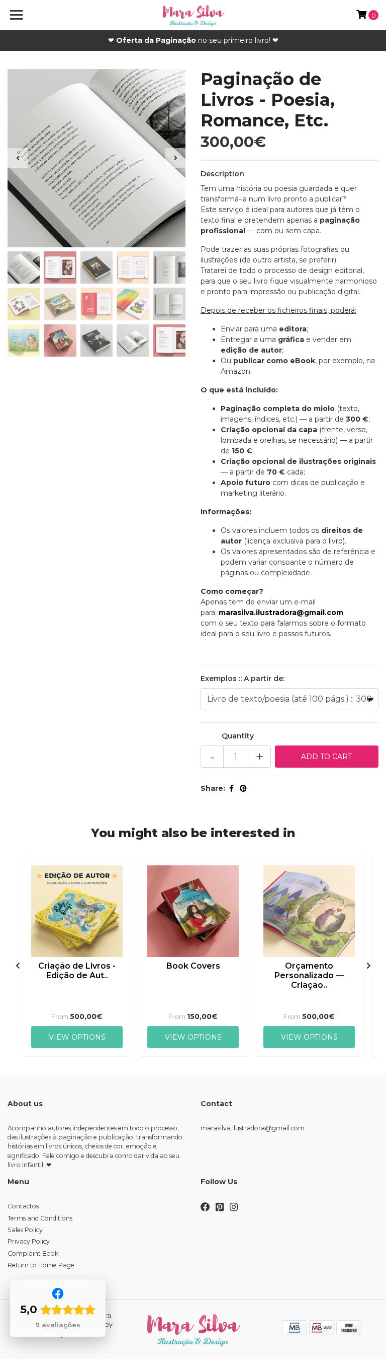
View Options (77, 1037)
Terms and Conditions (40, 1218)
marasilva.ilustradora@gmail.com (253, 1128)
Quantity (238, 735)
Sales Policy (25, 1230)
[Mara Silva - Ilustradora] (193, 15)
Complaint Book (33, 1253)
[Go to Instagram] (234, 1208)
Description (222, 173)
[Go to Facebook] (205, 1208)
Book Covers (193, 966)
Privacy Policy (29, 1241)
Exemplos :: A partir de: (242, 678)
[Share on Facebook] (231, 788)
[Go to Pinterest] (220, 1208)
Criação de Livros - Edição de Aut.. (77, 970)
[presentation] (18, 158)
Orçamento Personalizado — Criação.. (309, 975)
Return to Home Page (41, 1265)
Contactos (23, 1206)
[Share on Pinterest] (243, 788)
